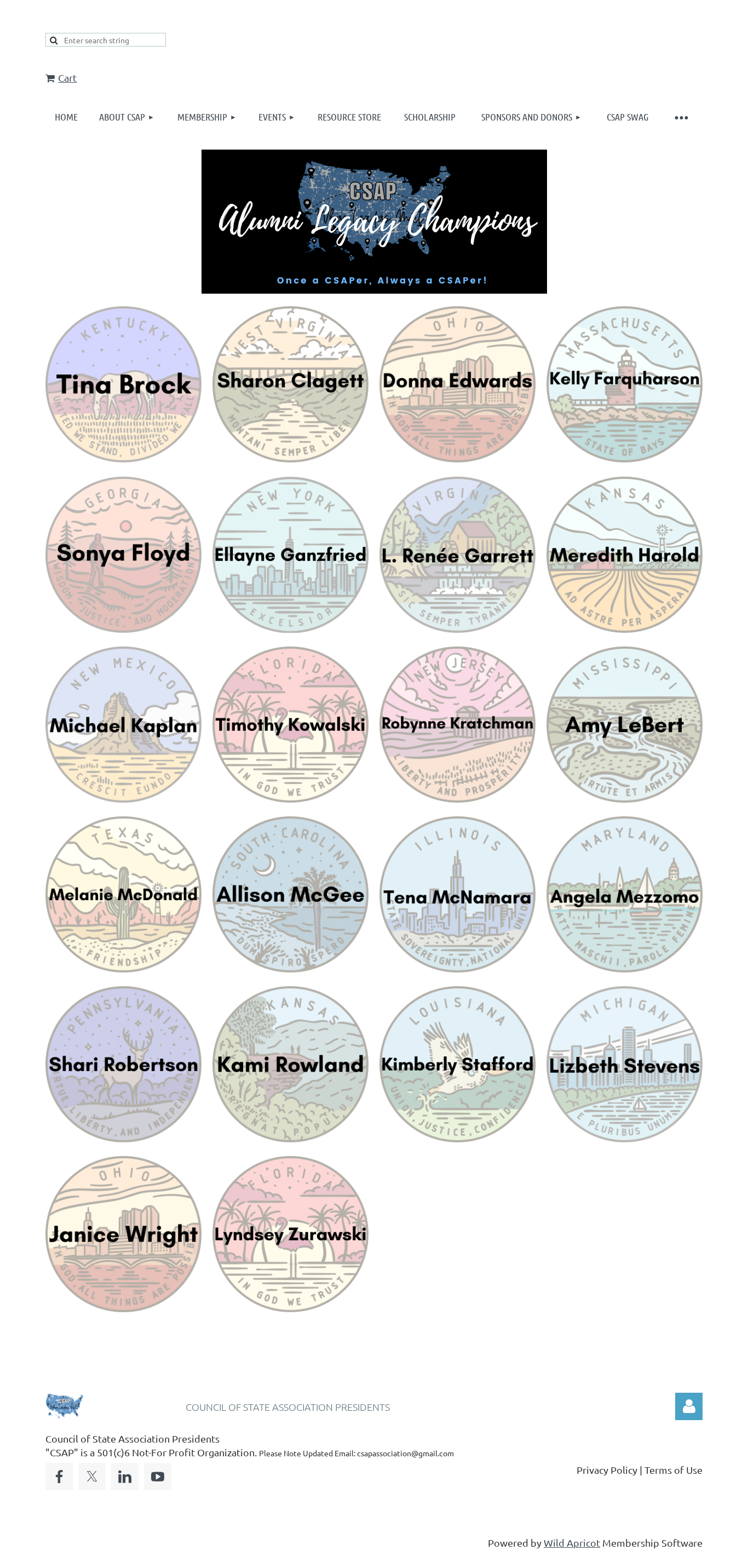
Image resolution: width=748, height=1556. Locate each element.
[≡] (681, 117)
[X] (92, 1476)
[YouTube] (157, 1476)
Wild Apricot (572, 1542)
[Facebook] (59, 1476)
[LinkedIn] (125, 1476)
